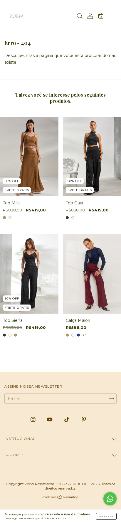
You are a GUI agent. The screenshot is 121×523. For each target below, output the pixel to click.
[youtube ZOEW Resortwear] (50, 419)
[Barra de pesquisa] (80, 16)
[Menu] (111, 16)
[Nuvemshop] (60, 497)
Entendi (106, 516)
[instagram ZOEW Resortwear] (33, 419)
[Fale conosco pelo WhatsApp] (110, 498)
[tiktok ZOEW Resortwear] (67, 419)
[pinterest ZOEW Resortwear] (84, 419)
